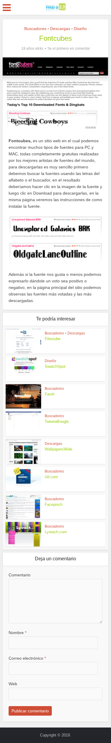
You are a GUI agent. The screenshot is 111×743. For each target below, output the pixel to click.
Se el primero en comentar (68, 48)
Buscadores (35, 28)
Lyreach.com (56, 532)
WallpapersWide (58, 449)
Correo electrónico (27, 658)
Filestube (52, 339)
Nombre (17, 632)
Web (13, 683)
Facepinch (53, 504)
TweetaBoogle (57, 421)
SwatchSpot (55, 366)
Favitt (49, 394)
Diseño (80, 28)
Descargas (60, 28)
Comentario (19, 574)
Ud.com (51, 477)
